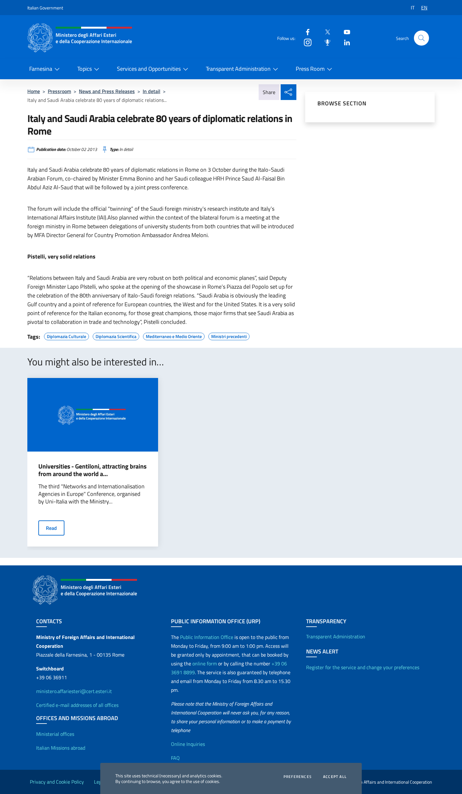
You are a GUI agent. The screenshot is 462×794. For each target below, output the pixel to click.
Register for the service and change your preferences (362, 667)
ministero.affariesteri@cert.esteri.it (74, 691)
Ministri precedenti (229, 335)
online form (204, 663)
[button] (421, 38)
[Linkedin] (344, 42)
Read (51, 528)
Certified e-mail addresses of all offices (77, 705)
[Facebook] (305, 31)
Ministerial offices (55, 734)
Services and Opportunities (149, 68)
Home (33, 91)
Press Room (310, 68)
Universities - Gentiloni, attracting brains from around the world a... (92, 470)
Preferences (297, 777)
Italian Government (45, 7)
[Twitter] (325, 31)
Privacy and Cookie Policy (57, 782)
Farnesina (40, 68)
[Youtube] (344, 31)
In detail (151, 91)
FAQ (175, 758)
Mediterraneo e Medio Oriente (174, 335)
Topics (84, 68)
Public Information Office (206, 637)
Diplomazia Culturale (66, 335)
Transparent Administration (238, 68)
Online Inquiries (188, 744)
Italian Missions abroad (60, 748)
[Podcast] (325, 42)
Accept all (335, 777)
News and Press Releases (107, 91)
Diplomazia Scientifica (116, 335)
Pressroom (59, 91)
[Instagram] (305, 42)
